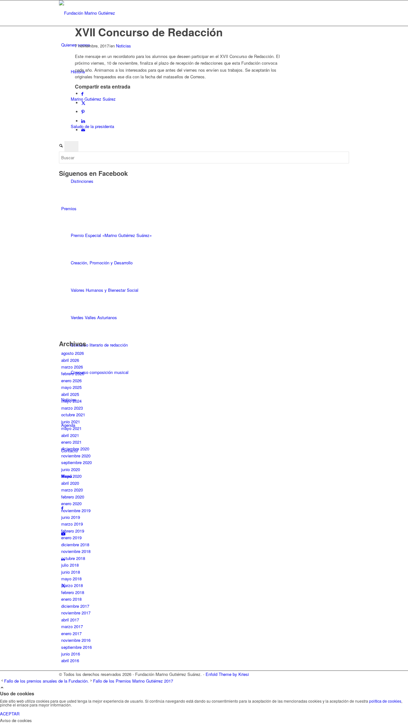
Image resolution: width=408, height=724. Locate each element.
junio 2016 (70, 654)
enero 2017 (71, 633)
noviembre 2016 (76, 640)
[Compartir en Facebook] (82, 93)
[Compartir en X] (83, 103)
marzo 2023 (72, 408)
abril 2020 (70, 483)
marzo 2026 (72, 367)
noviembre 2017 (76, 613)
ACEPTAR (9, 714)
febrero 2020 (72, 497)
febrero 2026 (72, 373)
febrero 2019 (72, 531)
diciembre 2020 (75, 449)
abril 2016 (70, 660)
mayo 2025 (71, 387)
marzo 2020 (72, 490)
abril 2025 (70, 394)
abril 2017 (70, 620)
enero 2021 (71, 442)
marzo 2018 (72, 585)
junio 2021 (70, 422)
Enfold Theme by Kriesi (227, 674)
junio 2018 (70, 572)
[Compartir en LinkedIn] (83, 121)
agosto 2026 (72, 353)
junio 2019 (70, 517)
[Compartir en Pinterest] (82, 112)
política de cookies (385, 701)
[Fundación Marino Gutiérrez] (107, 13)
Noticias (123, 46)
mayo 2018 (71, 579)
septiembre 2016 (76, 647)
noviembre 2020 (76, 456)
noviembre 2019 (76, 510)
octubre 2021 (73, 415)
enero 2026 (71, 380)
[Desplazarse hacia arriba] (2, 688)
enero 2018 (71, 599)
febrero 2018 (72, 592)
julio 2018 (70, 565)
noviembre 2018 (76, 551)
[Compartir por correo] (83, 130)
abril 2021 (70, 435)
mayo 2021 (71, 428)
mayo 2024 (71, 401)
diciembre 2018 (75, 544)
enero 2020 (71, 503)
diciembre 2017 (75, 606)
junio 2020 (70, 469)
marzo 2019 (72, 524)
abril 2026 (70, 360)
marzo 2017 (72, 626)
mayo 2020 (71, 476)
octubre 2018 (73, 558)
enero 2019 (71, 537)
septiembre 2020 (76, 462)
